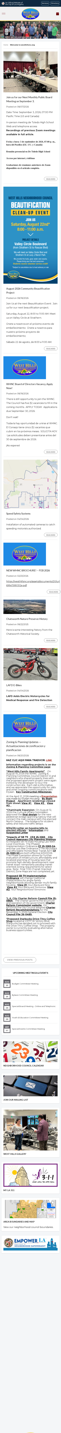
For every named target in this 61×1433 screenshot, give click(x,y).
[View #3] (11, 805)
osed (15, 875)
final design (30, 814)
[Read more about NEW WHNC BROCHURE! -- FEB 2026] (24, 565)
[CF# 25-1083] (46, 837)
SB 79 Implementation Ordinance (26, 876)
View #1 (27, 803)
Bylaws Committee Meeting (25, 995)
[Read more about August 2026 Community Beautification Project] (30, 283)
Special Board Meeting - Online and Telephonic (34, 1006)
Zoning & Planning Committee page (28, 767)
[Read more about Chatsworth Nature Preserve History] (24, 613)
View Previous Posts (19, 960)
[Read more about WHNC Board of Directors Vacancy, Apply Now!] (24, 378)
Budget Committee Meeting (25, 984)
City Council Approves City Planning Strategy (31, 838)
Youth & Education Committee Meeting (30, 1017)
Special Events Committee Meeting (28, 1029)
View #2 (39, 803)
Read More (50, 179)
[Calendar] (57, 14)
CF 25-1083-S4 (46, 846)
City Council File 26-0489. (29, 913)
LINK (49, 760)
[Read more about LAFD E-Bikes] (30, 679)
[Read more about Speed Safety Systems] (30, 508)
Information (36, 830)
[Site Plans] (17, 801)
